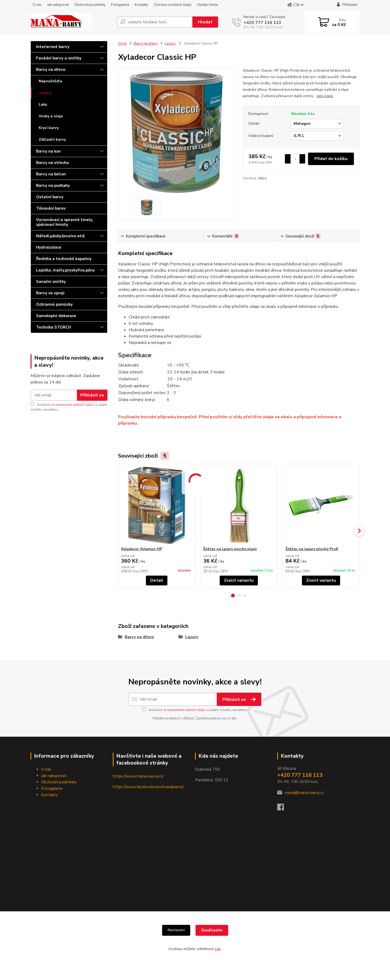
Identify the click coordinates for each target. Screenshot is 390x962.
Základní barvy (52, 139)
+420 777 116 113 (262, 22)
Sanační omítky (51, 281)
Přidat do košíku (331, 159)
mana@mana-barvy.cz (304, 792)
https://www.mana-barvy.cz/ (138, 776)
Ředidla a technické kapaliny (64, 258)
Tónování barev (51, 208)
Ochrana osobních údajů (172, 4)
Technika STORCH (53, 327)
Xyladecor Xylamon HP (141, 548)
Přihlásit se (92, 395)
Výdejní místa (207, 4)
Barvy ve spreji (50, 293)
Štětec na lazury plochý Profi (311, 548)
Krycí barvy (49, 127)
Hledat (205, 22)
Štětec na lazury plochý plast (230, 548)
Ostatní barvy (49, 197)
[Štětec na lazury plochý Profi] (321, 505)
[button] (233, 595)
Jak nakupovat (58, 4)
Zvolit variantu (239, 580)
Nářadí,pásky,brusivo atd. (60, 236)
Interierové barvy (53, 46)
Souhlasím (212, 930)
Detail (156, 580)
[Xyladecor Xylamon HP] (156, 505)
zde (218, 948)
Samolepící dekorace (56, 315)
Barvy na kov (48, 151)
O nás (37, 4)
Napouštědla (50, 81)
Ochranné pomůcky (54, 304)
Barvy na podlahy (53, 185)
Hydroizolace (48, 247)
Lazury (45, 92)
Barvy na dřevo (50, 69)
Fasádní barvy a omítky (58, 58)
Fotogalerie (120, 4)
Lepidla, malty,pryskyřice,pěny (65, 270)
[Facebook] (283, 808)
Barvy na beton (51, 174)
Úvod (122, 43)
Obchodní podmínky (90, 4)
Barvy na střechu (52, 162)
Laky (43, 104)
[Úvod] (72, 22)
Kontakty (141, 4)
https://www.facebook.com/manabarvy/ (148, 787)
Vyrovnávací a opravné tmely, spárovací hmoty (64, 222)
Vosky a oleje (51, 116)
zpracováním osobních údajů (74, 405)
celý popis (324, 95)
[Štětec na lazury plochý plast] (238, 505)
